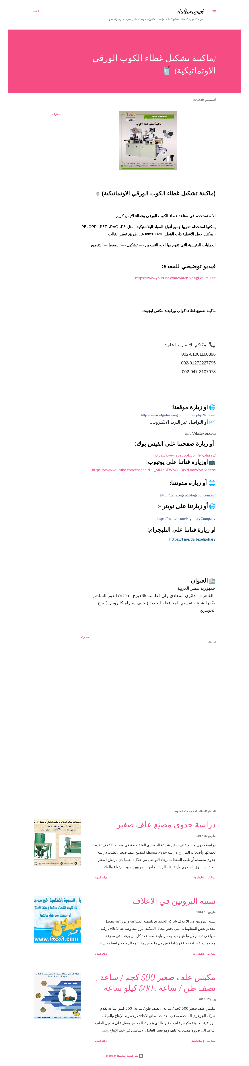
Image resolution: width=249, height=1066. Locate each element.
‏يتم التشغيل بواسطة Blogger (122, 1055)
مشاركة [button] (56, 114)
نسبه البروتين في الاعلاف (174, 901)
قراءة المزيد (101, 877)
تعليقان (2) (198, 877)
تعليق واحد (198, 953)
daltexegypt (191, 11)
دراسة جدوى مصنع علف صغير (166, 825)
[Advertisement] (154, 763)
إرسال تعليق (197, 1040)
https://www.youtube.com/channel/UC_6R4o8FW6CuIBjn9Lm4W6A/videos (154, 469)
